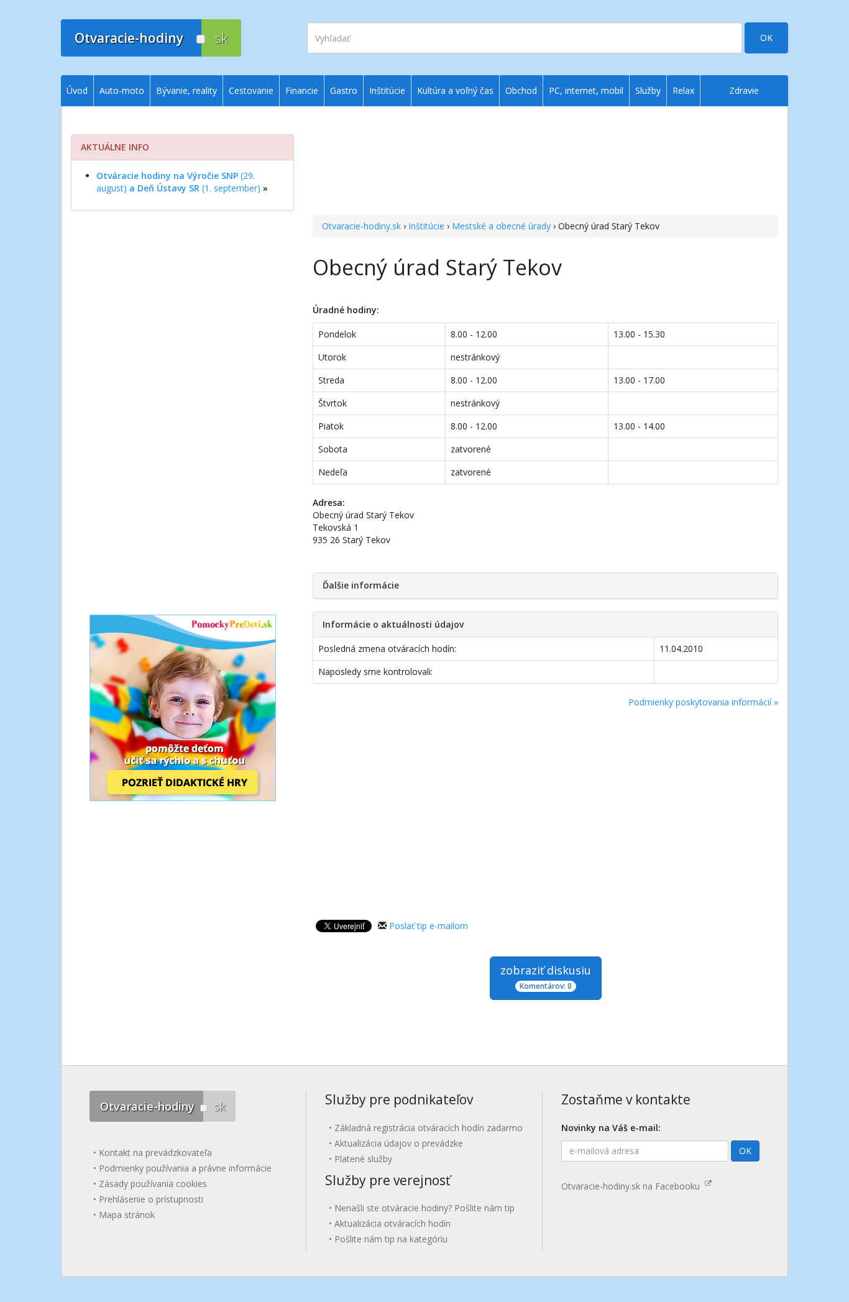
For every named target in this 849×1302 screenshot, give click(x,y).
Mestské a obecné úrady (501, 226)
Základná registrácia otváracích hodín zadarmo (428, 1128)
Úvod (77, 90)
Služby (648, 90)
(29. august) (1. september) (178, 182)
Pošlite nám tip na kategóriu (390, 1239)
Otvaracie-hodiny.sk (361, 226)
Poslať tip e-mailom (428, 926)
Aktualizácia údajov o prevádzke (398, 1143)
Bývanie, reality (186, 90)
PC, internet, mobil (586, 90)
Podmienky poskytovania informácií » (703, 702)
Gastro (343, 90)
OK (766, 38)
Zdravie (744, 90)
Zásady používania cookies (153, 1184)
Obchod (521, 90)
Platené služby (363, 1159)
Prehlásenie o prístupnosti (151, 1199)
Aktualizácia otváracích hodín (392, 1223)
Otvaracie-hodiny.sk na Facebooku (633, 1186)
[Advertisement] (545, 162)
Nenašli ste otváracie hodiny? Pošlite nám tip (424, 1208)
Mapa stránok (127, 1215)
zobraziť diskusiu (545, 977)
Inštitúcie (426, 226)
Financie (301, 90)
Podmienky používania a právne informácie (185, 1168)
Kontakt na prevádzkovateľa (155, 1152)
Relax (683, 90)
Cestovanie (251, 90)
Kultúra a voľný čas (455, 90)
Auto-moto (121, 90)
